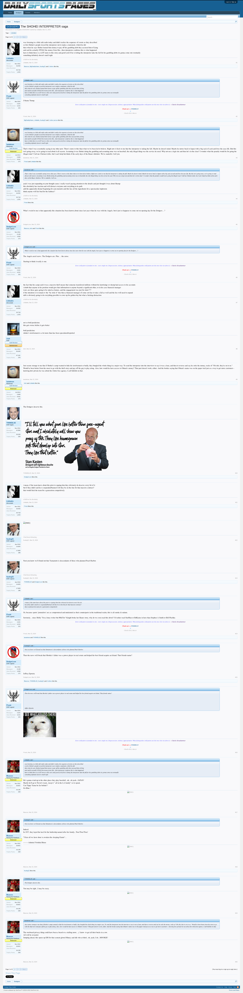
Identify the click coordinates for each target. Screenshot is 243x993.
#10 (236, 473)
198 (19, 552)
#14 (236, 633)
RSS (238, 987)
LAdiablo (39, 29)
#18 (236, 867)
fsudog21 (43, 66)
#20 (236, 962)
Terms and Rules (234, 990)
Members (37, 12)
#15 (236, 677)
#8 (236, 349)
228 (19, 436)
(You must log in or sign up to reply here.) (224, 969)
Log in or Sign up (231, 2)
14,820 (18, 546)
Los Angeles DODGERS (21, 29)
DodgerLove (11, 227)
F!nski (8, 96)
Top (234, 987)
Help (225, 987)
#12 (236, 540)
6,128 (18, 234)
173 (19, 161)
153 (19, 108)
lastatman (10, 144)
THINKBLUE (11, 423)
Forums (27, 12)
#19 (236, 913)
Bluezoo (26, 66)
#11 (236, 502)
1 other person (53, 120)
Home (10, 12)
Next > (25, 37)
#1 (236, 62)
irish (31, 228)
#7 (236, 302)
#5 (236, 224)
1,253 (18, 72)
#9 (236, 379)
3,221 (18, 103)
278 (19, 357)
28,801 (18, 785)
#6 (236, 277)
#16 (236, 752)
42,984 (18, 430)
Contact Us (219, 987)
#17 (236, 812)
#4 (236, 198)
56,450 (18, 351)
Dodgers (19, 12)
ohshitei (13, 33)
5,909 (18, 157)
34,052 (18, 66)
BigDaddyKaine (34, 66)
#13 (236, 578)
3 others (49, 681)
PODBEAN (135, 109)
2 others (51, 66)
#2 (236, 116)
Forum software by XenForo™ (21, 990)
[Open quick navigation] (236, 21)
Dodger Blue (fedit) (10, 987)
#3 (236, 158)
